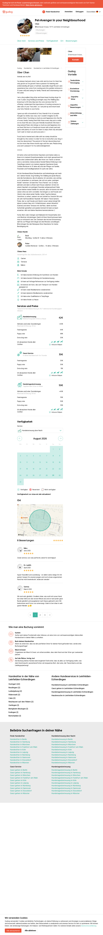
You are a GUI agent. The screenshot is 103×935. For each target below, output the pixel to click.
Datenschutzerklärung (88, 926)
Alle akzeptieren (13, 930)
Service (19, 426)
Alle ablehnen (30, 930)
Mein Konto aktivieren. (34, 5)
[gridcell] (53, 449)
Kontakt (75, 60)
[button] (75, 82)
